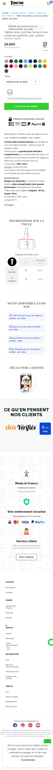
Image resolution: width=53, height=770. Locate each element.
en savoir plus (28, 759)
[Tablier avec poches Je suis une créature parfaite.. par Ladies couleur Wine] (11, 61)
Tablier (31, 13)
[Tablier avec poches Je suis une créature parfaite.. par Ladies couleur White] (11, 71)
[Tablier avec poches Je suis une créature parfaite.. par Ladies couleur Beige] (40, 61)
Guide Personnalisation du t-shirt (8, 646)
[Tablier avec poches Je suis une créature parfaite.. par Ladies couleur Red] (11, 66)
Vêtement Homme (18, 13)
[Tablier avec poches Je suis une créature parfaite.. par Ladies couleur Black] (21, 66)
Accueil (5, 13)
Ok (47, 741)
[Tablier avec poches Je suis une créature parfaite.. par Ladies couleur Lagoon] (25, 61)
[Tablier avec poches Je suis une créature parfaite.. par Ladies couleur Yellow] (45, 61)
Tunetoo (8, 634)
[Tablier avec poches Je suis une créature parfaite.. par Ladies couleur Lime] (30, 66)
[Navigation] (4, 3)
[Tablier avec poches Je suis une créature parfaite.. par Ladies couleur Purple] (6, 71)
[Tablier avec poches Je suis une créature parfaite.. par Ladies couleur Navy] (35, 61)
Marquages (8, 638)
